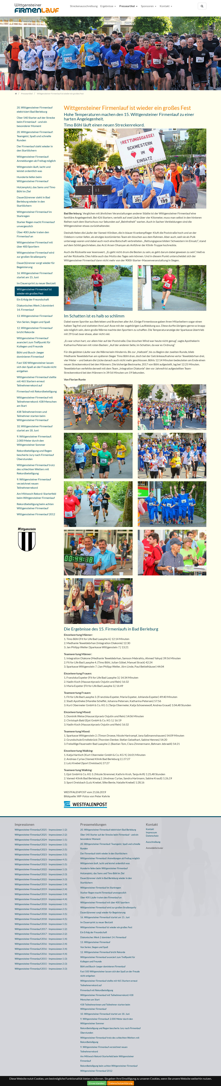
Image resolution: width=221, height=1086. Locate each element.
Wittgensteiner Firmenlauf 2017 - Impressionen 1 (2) (41, 929)
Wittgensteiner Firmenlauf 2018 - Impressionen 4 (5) (41, 919)
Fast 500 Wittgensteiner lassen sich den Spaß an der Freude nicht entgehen (36, 367)
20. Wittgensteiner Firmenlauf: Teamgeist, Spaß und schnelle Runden (35, 136)
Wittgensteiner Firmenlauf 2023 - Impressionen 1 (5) (41, 844)
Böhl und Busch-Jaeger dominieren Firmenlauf (30, 354)
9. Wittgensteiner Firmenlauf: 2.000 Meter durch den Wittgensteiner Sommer (34, 440)
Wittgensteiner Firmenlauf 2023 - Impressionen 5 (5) (41, 864)
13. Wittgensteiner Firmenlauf (34, 315)
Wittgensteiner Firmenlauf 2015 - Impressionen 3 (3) (41, 968)
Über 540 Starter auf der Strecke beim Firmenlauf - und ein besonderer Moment (36, 121)
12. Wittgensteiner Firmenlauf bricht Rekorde (34, 330)
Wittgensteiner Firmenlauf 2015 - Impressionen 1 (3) (41, 958)
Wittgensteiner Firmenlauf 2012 (36, 514)
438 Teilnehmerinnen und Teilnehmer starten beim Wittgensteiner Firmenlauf (32, 416)
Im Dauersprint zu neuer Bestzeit (36, 283)
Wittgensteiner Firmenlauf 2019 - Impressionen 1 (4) (41, 884)
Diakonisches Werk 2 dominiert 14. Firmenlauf (35, 307)
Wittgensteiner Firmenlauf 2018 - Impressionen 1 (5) (41, 904)
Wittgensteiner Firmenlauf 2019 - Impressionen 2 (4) (41, 889)
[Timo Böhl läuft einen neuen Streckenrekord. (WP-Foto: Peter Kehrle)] (98, 289)
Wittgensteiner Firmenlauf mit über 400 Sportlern (35, 244)
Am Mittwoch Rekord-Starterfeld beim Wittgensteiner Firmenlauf (36, 495)
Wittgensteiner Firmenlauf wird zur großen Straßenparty (35, 254)
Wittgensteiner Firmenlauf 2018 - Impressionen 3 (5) (41, 914)
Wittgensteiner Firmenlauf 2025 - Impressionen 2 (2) (41, 834)
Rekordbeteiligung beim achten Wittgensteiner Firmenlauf (35, 506)
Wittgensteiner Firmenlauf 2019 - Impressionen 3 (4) (41, 894)
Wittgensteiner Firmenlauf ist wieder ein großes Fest (34, 291)
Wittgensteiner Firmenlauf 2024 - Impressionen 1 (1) (41, 839)
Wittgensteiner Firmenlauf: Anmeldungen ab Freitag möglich (36, 158)
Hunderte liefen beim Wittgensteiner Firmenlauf (32, 179)
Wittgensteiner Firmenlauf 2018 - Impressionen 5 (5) (41, 924)
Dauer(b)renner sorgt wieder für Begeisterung (36, 265)
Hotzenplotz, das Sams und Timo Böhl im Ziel (36, 189)
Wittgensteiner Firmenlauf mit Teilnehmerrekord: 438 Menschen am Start (37, 401)
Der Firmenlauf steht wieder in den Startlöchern (35, 148)
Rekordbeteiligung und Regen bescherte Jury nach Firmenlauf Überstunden (35, 455)
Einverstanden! (97, 1083)
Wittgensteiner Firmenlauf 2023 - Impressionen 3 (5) (41, 854)
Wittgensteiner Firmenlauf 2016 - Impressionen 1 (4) (41, 938)
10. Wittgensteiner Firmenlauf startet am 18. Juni (34, 428)
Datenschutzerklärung (120, 1083)
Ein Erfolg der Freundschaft (33, 299)
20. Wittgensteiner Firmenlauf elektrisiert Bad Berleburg (34, 109)
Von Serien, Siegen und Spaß (33, 321)
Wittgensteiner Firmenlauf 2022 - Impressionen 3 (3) (41, 879)
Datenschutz (152, 835)
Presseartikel (127, 6)
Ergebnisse (107, 6)
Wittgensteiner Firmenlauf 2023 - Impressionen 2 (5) (41, 849)
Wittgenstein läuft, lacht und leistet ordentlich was (34, 168)
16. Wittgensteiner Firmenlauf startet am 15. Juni (34, 275)
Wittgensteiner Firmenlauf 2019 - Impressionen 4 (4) (41, 899)
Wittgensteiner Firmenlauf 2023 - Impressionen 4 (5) (41, 859)
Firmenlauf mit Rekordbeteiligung (37, 391)
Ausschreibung (153, 842)
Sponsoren (147, 6)
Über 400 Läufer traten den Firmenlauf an (33, 234)
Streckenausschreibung (84, 6)
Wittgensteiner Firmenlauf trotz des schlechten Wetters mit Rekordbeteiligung (36, 469)
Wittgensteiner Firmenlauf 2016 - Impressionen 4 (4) (41, 953)
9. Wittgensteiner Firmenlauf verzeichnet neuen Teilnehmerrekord (34, 483)
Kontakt (165, 6)
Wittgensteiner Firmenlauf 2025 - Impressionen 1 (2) (41, 829)
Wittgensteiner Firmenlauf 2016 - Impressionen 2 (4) (41, 943)
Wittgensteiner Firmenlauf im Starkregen (34, 214)
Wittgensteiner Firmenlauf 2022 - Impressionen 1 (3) (41, 869)
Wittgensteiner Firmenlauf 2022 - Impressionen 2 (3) (41, 874)
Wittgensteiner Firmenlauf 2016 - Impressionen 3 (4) (41, 948)
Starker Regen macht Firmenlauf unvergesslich (36, 224)
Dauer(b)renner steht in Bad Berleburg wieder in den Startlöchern (33, 201)
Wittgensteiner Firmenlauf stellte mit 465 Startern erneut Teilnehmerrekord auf (36, 381)
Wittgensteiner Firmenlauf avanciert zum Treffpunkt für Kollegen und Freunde (33, 342)
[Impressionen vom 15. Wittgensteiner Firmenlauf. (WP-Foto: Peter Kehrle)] (98, 408)
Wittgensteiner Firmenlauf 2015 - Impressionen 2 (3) (41, 963)
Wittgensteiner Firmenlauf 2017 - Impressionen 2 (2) (41, 933)
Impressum (151, 832)
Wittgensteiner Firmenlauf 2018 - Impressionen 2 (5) (41, 909)
